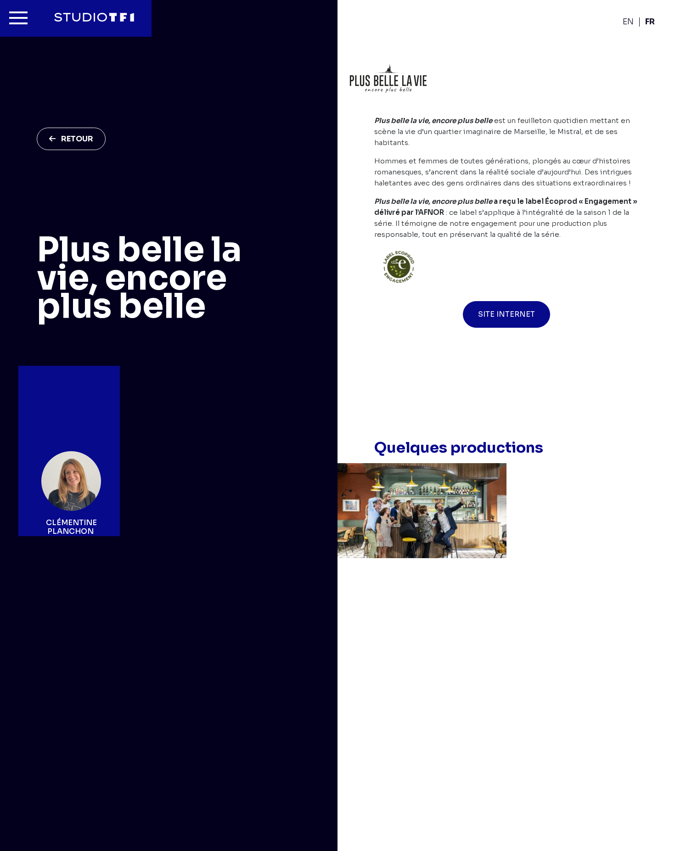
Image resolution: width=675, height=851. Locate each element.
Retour (77, 139)
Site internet (506, 314)
